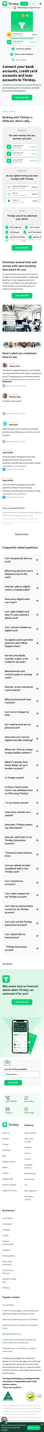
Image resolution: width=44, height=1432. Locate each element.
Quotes (27, 1153)
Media (4, 1167)
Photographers (8, 1255)
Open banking (30, 1133)
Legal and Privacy (9, 1190)
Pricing (5, 1144)
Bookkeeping (29, 1173)
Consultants (7, 1224)
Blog (4, 1156)
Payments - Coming (28, 1166)
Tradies (5, 1235)
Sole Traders (7, 1218)
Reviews (5, 1138)
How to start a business (8, 1272)
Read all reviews (21, 534)
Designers (6, 1250)
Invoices (27, 1159)
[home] (10, 3)
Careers (5, 1173)
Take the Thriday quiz (9, 1280)
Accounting (29, 1179)
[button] (40, 3)
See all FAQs (7, 963)
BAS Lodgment (30, 1190)
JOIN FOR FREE (22, 97)
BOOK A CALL (33, 1427)
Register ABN (7, 1179)
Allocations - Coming (29, 1198)
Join (24, 3)
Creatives (6, 1229)
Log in (33, 3)
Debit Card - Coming (29, 1140)
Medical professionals (8, 1243)
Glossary (6, 1287)
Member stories (8, 1161)
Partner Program (9, 1184)
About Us (6, 1133)
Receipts (27, 1147)
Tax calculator (8, 1305)
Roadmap (6, 1150)
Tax (25, 1185)
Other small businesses (7, 1263)
